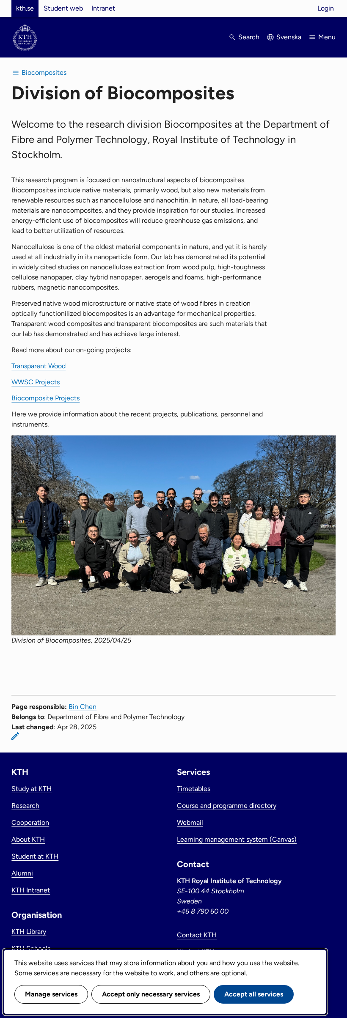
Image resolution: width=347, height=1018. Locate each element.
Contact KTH (197, 935)
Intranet (103, 8)
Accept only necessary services (151, 994)
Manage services (51, 994)
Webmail (190, 822)
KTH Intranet (30, 890)
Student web (63, 8)
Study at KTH (31, 789)
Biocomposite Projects (45, 398)
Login (325, 8)
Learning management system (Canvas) (237, 839)
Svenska (288, 37)
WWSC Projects (35, 382)
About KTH (28, 839)
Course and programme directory (226, 806)
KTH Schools (30, 948)
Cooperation (30, 822)
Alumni (22, 873)
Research (25, 806)
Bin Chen (82, 707)
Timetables (193, 789)
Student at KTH (34, 856)
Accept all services (253, 994)
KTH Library (28, 932)
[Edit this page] (15, 736)
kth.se (25, 8)
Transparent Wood (38, 366)
